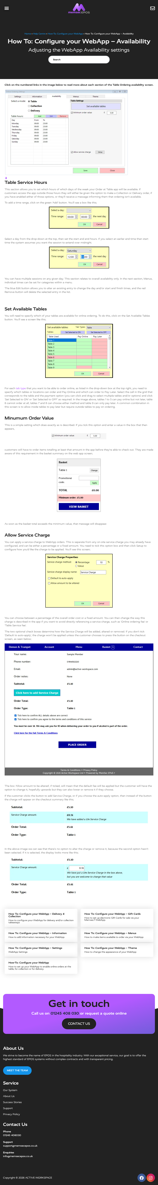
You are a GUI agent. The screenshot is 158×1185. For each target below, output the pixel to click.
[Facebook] (141, 1178)
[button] (6, 8)
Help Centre (39, 33)
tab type (21, 388)
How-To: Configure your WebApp (65, 33)
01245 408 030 (65, 1013)
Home (28, 33)
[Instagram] (151, 1178)
